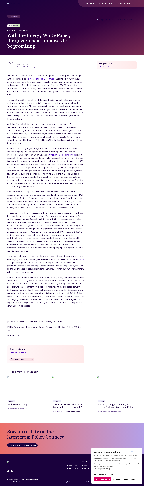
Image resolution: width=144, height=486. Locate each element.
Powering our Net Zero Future (40, 78)
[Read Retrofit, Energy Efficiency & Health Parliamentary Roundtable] (117, 394)
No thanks (117, 479)
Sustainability (14, 26)
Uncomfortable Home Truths (62, 154)
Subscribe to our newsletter (22, 445)
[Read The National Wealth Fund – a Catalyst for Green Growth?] (72, 394)
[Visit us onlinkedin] (12, 471)
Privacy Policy (67, 482)
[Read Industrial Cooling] (27, 393)
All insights (15, 16)
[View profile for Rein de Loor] (45, 65)
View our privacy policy (102, 469)
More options (129, 479)
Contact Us (72, 465)
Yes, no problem (102, 479)
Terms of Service (79, 482)
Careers (85, 468)
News (84, 465)
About (69, 462)
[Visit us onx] (8, 471)
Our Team (86, 462)
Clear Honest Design (33, 482)
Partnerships (72, 468)
